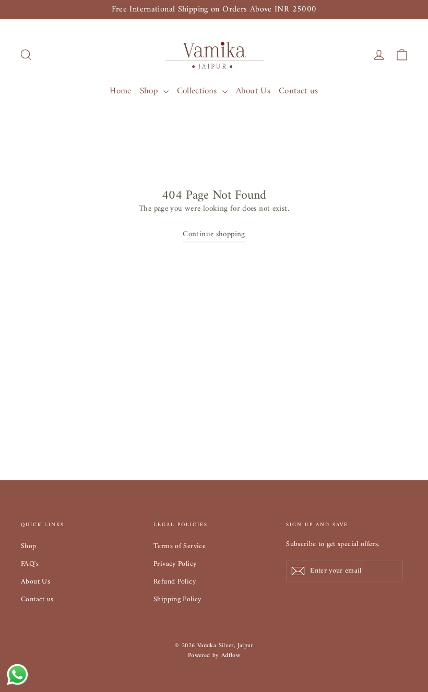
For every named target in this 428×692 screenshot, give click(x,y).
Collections (198, 91)
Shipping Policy (177, 599)
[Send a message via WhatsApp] (17, 674)
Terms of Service (179, 546)
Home (121, 91)
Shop (150, 91)
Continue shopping (214, 234)
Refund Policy (174, 581)
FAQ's (30, 563)
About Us (253, 91)
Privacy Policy (174, 563)
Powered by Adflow (214, 655)
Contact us (298, 91)
